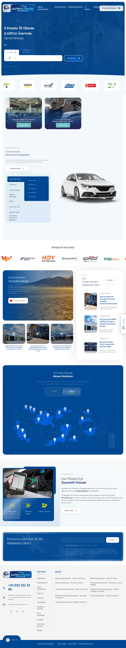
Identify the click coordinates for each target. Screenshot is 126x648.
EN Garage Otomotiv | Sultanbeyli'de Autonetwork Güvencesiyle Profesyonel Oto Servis (37, 348)
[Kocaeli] (34, 410)
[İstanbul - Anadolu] (31, 408)
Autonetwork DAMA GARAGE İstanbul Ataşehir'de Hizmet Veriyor (108, 323)
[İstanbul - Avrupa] (26, 407)
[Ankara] (48, 415)
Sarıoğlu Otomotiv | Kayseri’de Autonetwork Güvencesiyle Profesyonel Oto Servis (61, 347)
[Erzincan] (82, 418)
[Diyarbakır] (90, 430)
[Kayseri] (67, 426)
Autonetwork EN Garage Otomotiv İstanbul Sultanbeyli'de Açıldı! (108, 300)
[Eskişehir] (39, 419)
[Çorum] (59, 413)
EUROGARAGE (81, 491)
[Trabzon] (88, 411)
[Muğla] (25, 436)
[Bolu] (41, 413)
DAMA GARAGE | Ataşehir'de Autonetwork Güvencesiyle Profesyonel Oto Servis (14, 347)
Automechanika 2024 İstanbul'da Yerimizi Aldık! (107, 344)
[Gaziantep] (74, 438)
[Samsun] (65, 409)
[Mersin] (55, 440)
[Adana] (63, 436)
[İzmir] (18, 427)
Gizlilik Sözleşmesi (72, 545)
